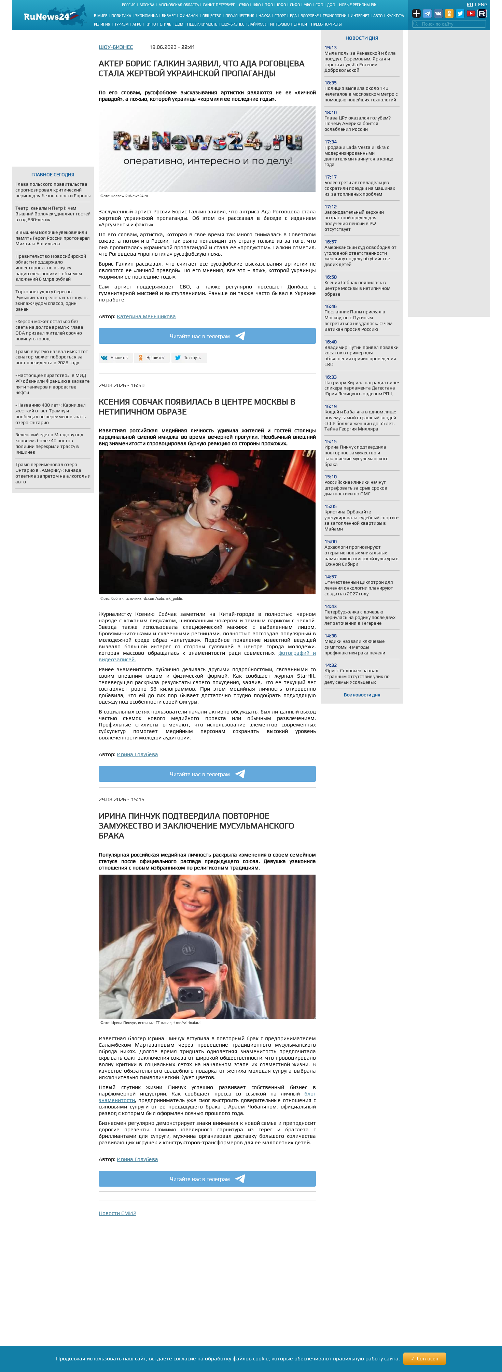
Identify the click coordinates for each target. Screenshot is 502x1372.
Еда (293, 16)
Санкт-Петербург (219, 5)
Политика (121, 16)
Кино (150, 24)
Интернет (360, 16)
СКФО (295, 5)
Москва (147, 5)
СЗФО (244, 5)
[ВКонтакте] (115, 354)
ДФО (331, 5)
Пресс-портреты (326, 24)
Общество (212, 16)
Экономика (146, 16)
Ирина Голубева (137, 754)
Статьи (300, 24)
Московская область (178, 5)
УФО (307, 5)
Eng (482, 4)
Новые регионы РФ (357, 5)
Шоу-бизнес (232, 24)
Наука (264, 16)
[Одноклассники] (152, 354)
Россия (129, 5)
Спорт (280, 16)
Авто (377, 16)
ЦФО (257, 5)
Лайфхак (257, 24)
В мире (100, 16)
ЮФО (281, 5)
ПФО (269, 5)
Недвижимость (202, 24)
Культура (395, 16)
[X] (189, 354)
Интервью (280, 24)
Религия (102, 24)
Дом (179, 24)
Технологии (335, 16)
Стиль (165, 24)
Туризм (121, 24)
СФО (319, 5)
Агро (137, 24)
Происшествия (239, 16)
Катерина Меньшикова (146, 316)
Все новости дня (362, 694)
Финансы (189, 16)
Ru (470, 4)
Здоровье (310, 16)
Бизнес (169, 16)
